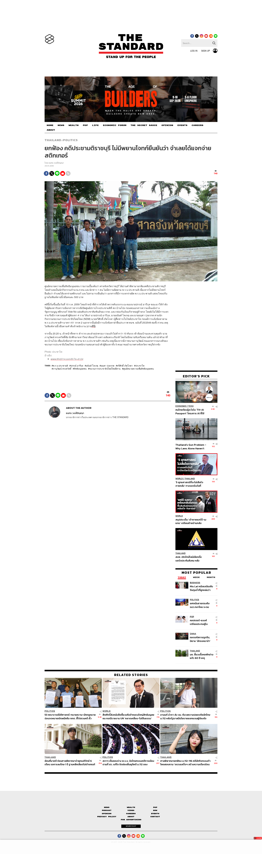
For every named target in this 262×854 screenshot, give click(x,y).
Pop (155, 807)
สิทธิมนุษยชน (80, 368)
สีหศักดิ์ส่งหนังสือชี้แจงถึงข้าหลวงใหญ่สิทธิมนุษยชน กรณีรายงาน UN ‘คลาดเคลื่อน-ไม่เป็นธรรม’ (128, 716)
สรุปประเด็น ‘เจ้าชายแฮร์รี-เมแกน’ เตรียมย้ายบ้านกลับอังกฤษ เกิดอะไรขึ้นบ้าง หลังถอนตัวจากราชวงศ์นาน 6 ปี (190, 521)
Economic (180, 406)
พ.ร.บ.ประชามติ (60, 365)
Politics (70, 140)
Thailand (53, 140)
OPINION (167, 125)
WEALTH (74, 125)
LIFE (95, 125)
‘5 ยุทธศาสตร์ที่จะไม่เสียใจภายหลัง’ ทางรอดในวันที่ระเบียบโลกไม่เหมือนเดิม (189, 484)
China (193, 634)
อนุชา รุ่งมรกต (107, 365)
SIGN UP (205, 50)
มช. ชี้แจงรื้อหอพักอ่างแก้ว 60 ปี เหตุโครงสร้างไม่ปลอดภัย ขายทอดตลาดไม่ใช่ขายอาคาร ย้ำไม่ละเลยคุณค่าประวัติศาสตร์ (201, 656)
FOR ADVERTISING (131, 819)
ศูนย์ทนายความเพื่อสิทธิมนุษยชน (138, 368)
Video (131, 810)
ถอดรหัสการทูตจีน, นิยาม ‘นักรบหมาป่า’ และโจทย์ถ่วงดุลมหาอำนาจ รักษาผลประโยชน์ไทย (200, 639)
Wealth (131, 807)
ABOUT (51, 130)
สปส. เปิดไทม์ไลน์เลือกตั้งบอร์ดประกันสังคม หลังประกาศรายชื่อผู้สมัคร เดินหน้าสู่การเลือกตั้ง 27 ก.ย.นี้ (189, 558)
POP (85, 125)
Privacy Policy (106, 816)
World (179, 479)
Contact (155, 816)
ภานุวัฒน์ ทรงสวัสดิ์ (62, 368)
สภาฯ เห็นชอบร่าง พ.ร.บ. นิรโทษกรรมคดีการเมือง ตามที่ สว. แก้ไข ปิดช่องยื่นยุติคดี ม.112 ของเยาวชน (128, 762)
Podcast (106, 810)
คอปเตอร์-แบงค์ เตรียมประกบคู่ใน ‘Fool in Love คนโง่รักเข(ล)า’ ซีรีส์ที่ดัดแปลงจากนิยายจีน (201, 622)
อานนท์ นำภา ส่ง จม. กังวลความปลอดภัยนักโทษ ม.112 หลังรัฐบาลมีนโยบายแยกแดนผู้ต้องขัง (185, 716)
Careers (131, 813)
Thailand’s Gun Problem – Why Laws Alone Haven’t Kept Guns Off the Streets (190, 446)
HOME (50, 125)
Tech (190, 406)
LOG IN (193, 50)
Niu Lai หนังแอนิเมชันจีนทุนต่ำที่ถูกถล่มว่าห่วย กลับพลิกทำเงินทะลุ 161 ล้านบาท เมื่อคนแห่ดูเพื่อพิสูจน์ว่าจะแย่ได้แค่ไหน (201, 588)
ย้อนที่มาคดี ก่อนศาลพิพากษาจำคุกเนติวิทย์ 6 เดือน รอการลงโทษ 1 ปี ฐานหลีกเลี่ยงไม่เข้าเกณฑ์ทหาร (70, 762)
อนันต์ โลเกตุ (92, 365)
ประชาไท (139, 365)
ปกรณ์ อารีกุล (77, 365)
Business (195, 583)
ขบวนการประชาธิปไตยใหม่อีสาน (105, 368)
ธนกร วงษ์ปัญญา (56, 162)
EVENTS (182, 125)
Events (155, 813)
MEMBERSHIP (131, 826)
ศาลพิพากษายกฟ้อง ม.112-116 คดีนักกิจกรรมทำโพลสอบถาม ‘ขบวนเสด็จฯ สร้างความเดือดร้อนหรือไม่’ (185, 762)
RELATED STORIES (131, 674)
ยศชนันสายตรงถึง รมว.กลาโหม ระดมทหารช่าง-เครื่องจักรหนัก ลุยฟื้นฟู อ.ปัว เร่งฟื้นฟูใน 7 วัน (201, 605)
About (131, 816)
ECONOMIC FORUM (114, 125)
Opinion (106, 813)
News (106, 807)
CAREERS (197, 125)
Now (155, 810)
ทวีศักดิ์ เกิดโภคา (125, 365)
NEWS (61, 125)
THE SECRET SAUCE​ (144, 125)
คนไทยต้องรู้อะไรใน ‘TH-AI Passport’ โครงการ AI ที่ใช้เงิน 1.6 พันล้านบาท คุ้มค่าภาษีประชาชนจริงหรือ (190, 411)
